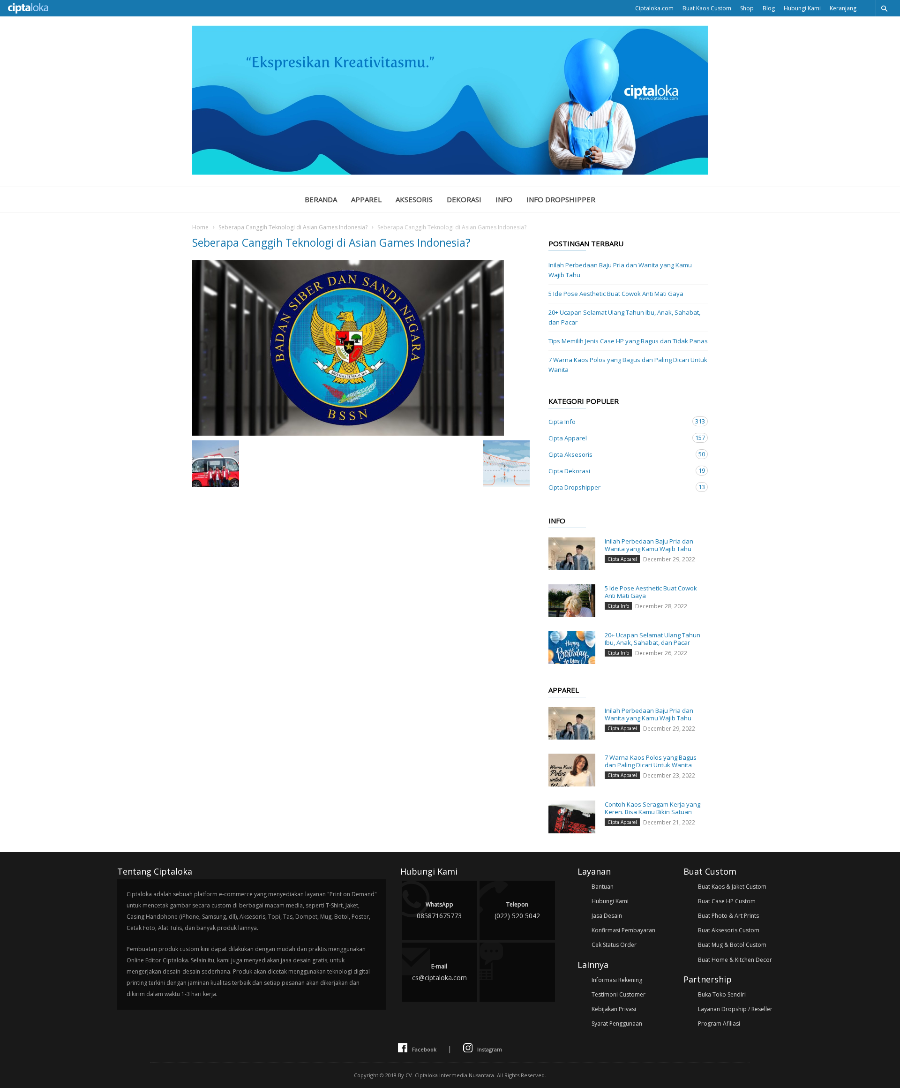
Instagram (489, 1049)
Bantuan (603, 887)
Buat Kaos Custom (706, 8)
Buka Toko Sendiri (722, 994)
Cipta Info (618, 421)
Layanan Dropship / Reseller (735, 1009)
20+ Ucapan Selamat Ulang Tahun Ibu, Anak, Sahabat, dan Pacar (624, 317)
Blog (769, 8)
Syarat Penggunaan (617, 1024)
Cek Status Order (614, 945)
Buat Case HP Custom (727, 901)
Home (200, 227)
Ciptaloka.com (654, 8)
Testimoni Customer (618, 994)
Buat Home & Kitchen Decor (735, 960)
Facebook (424, 1049)
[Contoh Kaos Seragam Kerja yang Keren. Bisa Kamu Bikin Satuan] (571, 817)
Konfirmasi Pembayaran (623, 930)
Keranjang (843, 8)
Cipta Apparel (618, 437)
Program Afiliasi (719, 1024)
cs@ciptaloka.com (439, 972)
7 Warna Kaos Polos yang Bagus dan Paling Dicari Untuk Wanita (627, 364)
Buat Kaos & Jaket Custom (732, 887)
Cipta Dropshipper (618, 487)
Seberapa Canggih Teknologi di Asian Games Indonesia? (293, 227)
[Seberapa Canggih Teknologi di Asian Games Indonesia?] (361, 348)
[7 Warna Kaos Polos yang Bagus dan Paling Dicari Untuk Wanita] (571, 770)
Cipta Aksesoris (618, 454)
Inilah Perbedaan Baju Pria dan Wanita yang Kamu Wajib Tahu (620, 270)
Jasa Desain (607, 916)
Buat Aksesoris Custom (728, 930)
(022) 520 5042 (517, 910)
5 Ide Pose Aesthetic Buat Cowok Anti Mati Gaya (615, 293)
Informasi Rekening (617, 980)
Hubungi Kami (802, 8)
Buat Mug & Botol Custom (732, 945)
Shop (747, 8)
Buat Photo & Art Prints (728, 916)
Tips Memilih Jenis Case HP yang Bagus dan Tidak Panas (628, 341)
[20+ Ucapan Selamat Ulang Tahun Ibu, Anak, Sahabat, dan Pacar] (571, 647)
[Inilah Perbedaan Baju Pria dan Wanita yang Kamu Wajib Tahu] (571, 553)
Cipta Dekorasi (618, 470)
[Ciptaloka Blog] (450, 172)
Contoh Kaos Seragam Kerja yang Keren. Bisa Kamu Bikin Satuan (652, 808)
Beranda (321, 199)
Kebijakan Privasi (614, 1009)
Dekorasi (464, 199)
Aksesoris (414, 199)
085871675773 (439, 910)
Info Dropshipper (560, 199)
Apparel (366, 199)
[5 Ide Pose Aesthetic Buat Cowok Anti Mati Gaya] (571, 600)
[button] (884, 8)
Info (503, 199)
